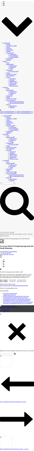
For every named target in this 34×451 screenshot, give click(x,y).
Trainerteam (9, 70)
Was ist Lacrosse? (10, 100)
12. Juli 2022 (8, 253)
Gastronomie (9, 58)
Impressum (6, 310)
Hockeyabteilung (13, 55)
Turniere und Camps (11, 74)
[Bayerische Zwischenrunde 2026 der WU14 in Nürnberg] (18, 302)
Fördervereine (9, 50)
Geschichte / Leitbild (11, 45)
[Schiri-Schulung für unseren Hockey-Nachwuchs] (16, 296)
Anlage (8, 47)
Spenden (8, 51)
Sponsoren (9, 48)
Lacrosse (5, 87)
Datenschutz (6, 311)
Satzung (8, 44)
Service (8, 77)
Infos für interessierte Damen (16, 103)
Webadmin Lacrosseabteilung (9, 251)
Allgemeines (12, 78)
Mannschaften (9, 64)
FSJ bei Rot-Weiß (13, 71)
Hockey (5, 61)
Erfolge (8, 73)
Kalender (8, 60)
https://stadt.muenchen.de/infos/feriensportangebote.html (14, 285)
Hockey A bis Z (13, 83)
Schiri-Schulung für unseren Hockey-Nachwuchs (15, 297)
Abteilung (11, 80)
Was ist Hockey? (10, 75)
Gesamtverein (6, 43)
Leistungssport (13, 65)
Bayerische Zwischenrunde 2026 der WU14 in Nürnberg (17, 303)
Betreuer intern (14, 86)
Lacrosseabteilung (14, 57)
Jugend (11, 68)
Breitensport (12, 67)
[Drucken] (0, 269)
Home (7, 62)
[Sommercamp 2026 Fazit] (10, 293)
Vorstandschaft (10, 53)
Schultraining (12, 84)
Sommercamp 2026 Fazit (9, 295)
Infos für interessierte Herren (16, 101)
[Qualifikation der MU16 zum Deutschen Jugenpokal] (17, 299)
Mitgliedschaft (13, 81)
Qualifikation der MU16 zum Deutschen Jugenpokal (16, 300)
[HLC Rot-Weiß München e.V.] (16, 112)
